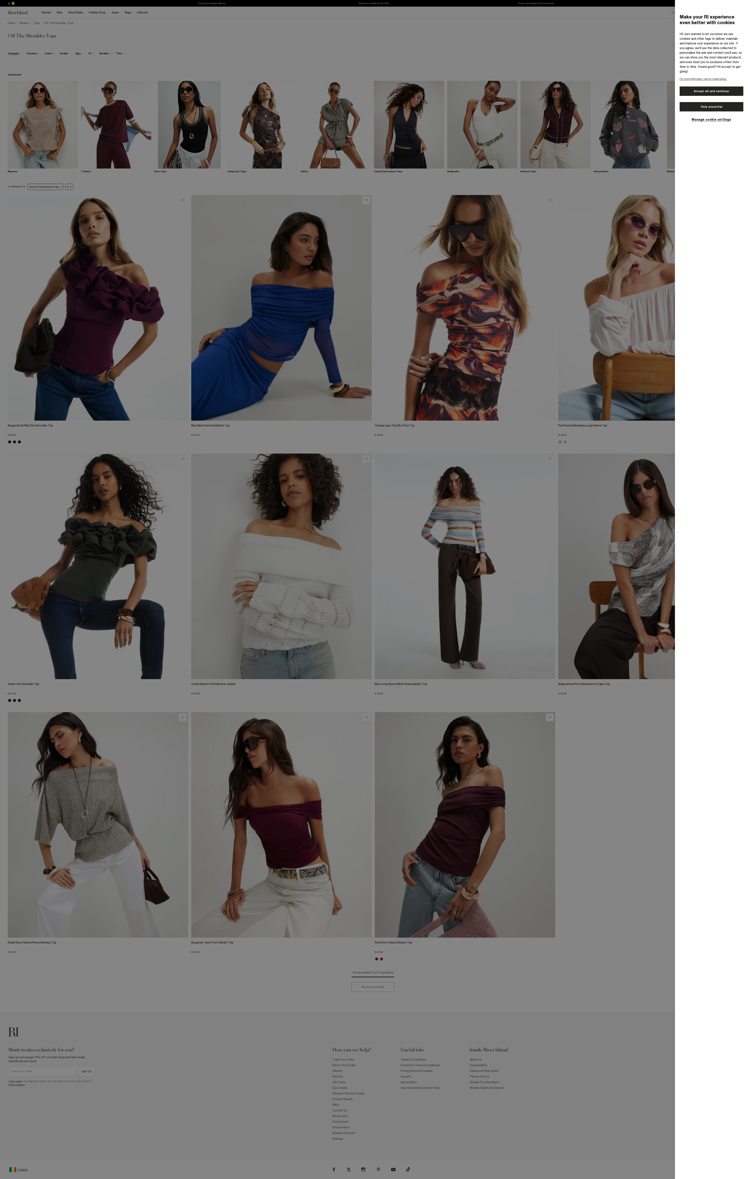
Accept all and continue (711, 91)
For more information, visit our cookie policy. (703, 79)
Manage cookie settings (711, 119)
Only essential (711, 106)
